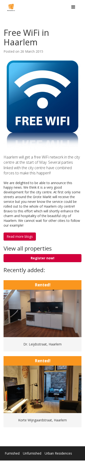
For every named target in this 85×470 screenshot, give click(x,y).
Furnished (12, 453)
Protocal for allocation (63, 463)
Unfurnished (32, 453)
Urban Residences (58, 453)
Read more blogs (20, 236)
